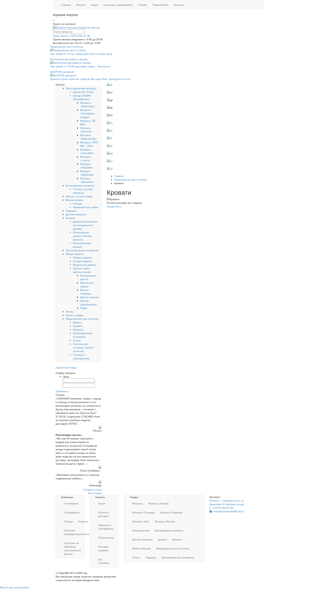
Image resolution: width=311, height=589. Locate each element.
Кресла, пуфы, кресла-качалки (82, 270)
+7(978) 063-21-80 (79, 35)
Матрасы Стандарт (143, 512)
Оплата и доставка (103, 514)
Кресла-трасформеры (88, 302)
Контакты (179, 4)
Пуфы (83, 308)
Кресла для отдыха (87, 284)
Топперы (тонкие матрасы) (83, 190)
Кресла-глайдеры (85, 291)
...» (79, 423)
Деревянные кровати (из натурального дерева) (85, 225)
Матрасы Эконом (158, 503)
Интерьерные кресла (88, 277)
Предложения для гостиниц (82, 318)
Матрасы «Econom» (86, 129)
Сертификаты (72, 512)
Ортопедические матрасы (81, 88)
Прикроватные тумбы (85, 207)
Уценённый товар (66, 367)
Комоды (77, 203)
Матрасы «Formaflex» (87, 151)
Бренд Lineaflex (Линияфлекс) (82, 97)
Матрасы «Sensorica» (87, 180)
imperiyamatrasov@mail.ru (228, 511)
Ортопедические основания (82, 250)
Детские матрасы (76, 214)
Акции (94, 4)
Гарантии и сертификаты (118, 4)
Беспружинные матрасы (80, 185)
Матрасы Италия (165, 521)
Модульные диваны (84, 264)
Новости (83, 521)
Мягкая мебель (75, 254)
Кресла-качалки (89, 297)
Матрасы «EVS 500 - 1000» (89, 144)
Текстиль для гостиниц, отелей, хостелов (83, 347)
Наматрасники (140, 530)
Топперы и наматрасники (81, 356)
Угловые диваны (82, 261)
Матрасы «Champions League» (87, 113)
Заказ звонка (60, 35)
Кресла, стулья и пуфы (79, 196)
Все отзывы (95, 493)
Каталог (80, 4)
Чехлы (69, 311)
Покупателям (160, 4)
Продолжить (114, 206)
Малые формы (74, 200)
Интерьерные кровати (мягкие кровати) (82, 235)
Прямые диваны (82, 257)
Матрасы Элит (140, 521)
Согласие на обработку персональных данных (72, 548)
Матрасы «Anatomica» (87, 104)
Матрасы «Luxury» (85, 158)
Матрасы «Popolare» (86, 165)
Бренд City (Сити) (83, 92)
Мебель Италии (141, 548)
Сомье (77, 340)
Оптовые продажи (103, 548)
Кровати (70, 218)
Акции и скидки (74, 315)
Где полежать (103, 561)
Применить (62, 391)
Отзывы (142, 4)
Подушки (71, 210)
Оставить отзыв (92, 489)
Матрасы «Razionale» (87, 172)
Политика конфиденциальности (76, 532)
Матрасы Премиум (171, 512)
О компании (71, 503)
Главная (66, 4)
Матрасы (78, 329)
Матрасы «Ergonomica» (88, 136)
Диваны (77, 322)
